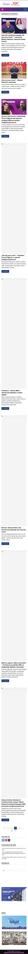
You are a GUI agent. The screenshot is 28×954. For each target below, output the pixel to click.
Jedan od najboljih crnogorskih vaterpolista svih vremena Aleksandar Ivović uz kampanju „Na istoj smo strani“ (14, 853)
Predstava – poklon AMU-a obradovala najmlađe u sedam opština (11, 393)
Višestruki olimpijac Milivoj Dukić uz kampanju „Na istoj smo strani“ (14, 858)
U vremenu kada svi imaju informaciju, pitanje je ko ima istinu (14, 849)
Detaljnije (5, 55)
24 (12, 831)
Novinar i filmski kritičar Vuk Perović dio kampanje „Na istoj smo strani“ (13, 530)
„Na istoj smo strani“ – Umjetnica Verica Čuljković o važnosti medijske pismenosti (12, 257)
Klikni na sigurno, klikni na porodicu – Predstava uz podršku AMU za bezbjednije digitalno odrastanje (13, 665)
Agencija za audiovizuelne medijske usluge (14, 952)
